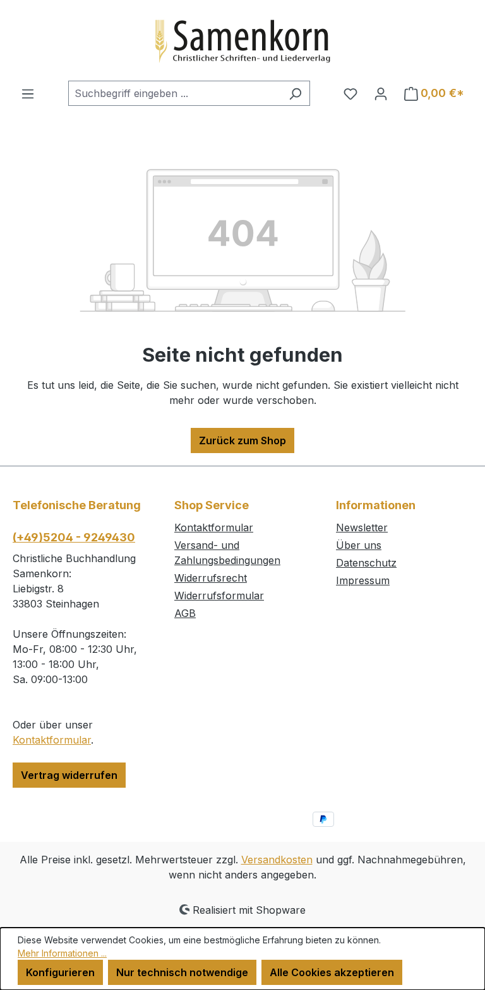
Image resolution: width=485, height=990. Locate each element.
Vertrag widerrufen (69, 775)
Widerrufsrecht (210, 578)
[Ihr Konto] (381, 93)
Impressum (363, 580)
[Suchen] (295, 93)
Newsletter (362, 527)
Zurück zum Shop (242, 440)
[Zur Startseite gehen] (242, 40)
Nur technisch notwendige (182, 972)
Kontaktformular (52, 740)
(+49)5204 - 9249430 (74, 537)
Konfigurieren (60, 972)
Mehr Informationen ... (62, 953)
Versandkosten (277, 859)
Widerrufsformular (219, 595)
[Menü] (28, 93)
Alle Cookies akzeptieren (332, 972)
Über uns (358, 545)
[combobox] (174, 93)
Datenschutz (366, 562)
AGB (185, 613)
